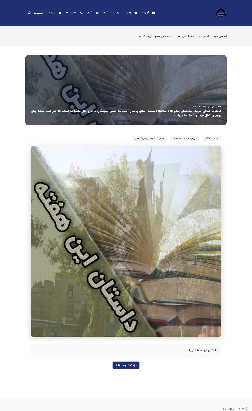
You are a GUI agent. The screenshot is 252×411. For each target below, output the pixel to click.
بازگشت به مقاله (126, 365)
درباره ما (52, 12)
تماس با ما (71, 12)
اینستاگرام (108, 12)
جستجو (38, 13)
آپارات (145, 12)
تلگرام (90, 12)
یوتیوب (128, 12)
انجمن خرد (220, 36)
